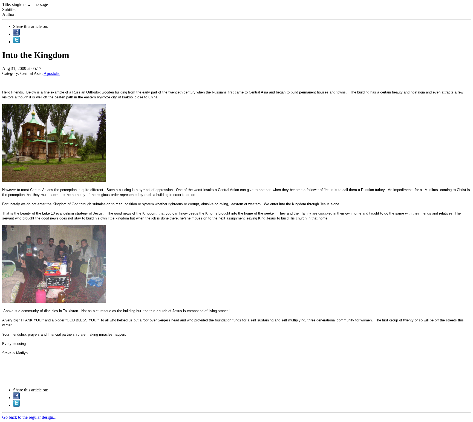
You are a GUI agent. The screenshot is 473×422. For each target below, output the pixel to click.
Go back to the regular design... (29, 417)
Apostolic (52, 73)
